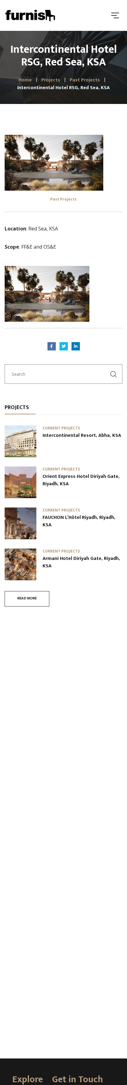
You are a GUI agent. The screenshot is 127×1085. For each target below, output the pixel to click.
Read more (27, 598)
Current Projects (61, 428)
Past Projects (63, 199)
